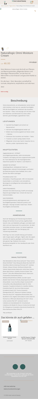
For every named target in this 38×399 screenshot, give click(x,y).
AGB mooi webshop (9, 386)
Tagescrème (12, 6)
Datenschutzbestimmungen (12, 389)
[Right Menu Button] (36, 2)
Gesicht (6, 6)
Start (2, 6)
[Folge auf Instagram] (15, 366)
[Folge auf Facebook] (22, 366)
